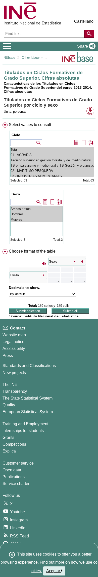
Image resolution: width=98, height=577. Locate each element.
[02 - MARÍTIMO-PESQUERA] (52, 170)
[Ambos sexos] (37, 208)
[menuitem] (49, 184)
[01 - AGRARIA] (52, 155)
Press (8, 355)
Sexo (16, 194)
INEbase (9, 57)
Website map (14, 335)
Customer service (18, 463)
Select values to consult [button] (30, 125)
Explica (9, 451)
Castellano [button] (83, 21)
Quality (9, 405)
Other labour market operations (44, 57)
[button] (85, 46)
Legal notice (13, 342)
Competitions (14, 444)
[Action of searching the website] (89, 34)
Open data (12, 470)
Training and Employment (25, 424)
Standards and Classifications (29, 365)
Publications (14, 477)
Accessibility (14, 348)
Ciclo (16, 135)
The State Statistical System (28, 398)
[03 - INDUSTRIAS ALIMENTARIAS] (52, 176)
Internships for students (23, 431)
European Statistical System (28, 412)
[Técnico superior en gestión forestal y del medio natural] (52, 160)
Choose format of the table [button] (32, 251)
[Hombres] (37, 214)
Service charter (16, 483)
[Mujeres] (37, 219)
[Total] (52, 149)
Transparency (15, 391)
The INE (10, 384)
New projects (14, 373)
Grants (8, 437)
